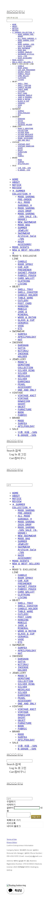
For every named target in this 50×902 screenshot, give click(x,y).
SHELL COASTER (24, 86)
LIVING (21, 80)
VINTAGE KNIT (24, 144)
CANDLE (21, 66)
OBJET (20, 150)
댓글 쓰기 (36, 816)
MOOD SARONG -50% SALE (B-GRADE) (26, 45)
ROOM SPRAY (23, 68)
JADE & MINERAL (25, 97)
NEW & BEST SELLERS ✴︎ (22, 62)
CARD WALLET (23, 76)
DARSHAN (21, 119)
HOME (14, 25)
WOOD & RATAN (24, 99)
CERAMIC (21, 103)
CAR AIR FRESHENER (26, 70)
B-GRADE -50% (24, 170)
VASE (20, 105)
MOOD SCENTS (17, 60)
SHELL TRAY (23, 84)
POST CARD (22, 93)
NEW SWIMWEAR (24, 48)
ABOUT (14, 27)
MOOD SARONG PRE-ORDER (26, 198)
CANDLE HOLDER (24, 88)
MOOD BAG (22, 50)
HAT (19, 115)
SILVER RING (23, 133)
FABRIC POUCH (24, 74)
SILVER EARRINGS (25, 136)
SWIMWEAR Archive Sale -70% (26, 55)
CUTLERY (21, 91)
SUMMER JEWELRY (25, 52)
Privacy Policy (12, 842)
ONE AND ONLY (24, 140)
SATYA (20, 121)
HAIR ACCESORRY (25, 58)
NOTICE (15, 28)
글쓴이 (10, 807)
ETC (19, 107)
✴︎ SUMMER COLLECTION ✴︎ (23, 33)
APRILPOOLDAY (24, 113)
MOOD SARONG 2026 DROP (26, 209)
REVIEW (15, 30)
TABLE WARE (23, 89)
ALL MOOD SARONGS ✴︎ (27, 39)
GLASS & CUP (23, 101)
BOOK (20, 154)
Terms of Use (12, 839)
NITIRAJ (21, 123)
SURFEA (21, 111)
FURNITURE (22, 152)
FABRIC (21, 156)
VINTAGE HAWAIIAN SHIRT (24, 401)
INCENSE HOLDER (25, 125)
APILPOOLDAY (23, 164)
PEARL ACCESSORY (25, 138)
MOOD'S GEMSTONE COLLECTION (25, 130)
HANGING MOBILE (25, 95)
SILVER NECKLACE (25, 134)
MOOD (20, 160)
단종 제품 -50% (24, 168)
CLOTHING (22, 78)
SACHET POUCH (24, 72)
